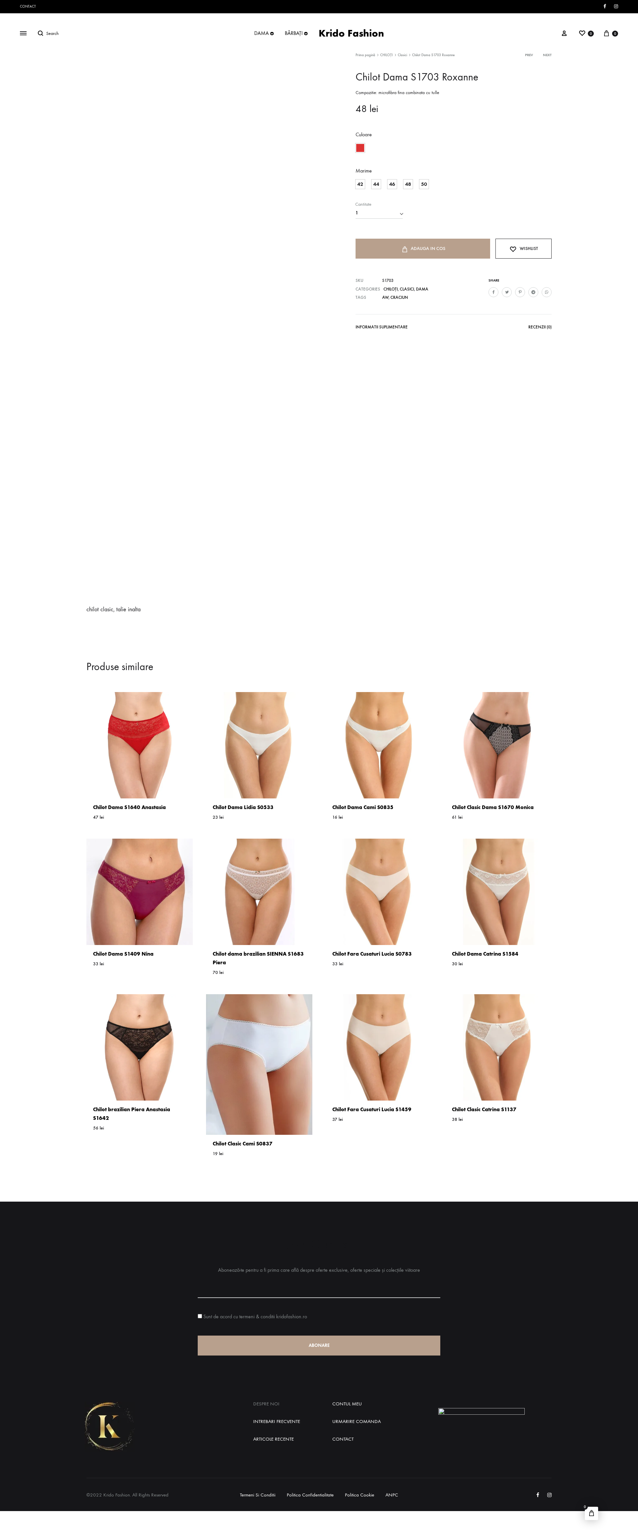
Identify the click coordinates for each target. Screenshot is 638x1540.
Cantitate (363, 204)
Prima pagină (365, 55)
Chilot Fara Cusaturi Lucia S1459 (371, 1109)
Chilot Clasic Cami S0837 (242, 1143)
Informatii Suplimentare (382, 326)
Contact (28, 6)
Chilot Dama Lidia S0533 (243, 807)
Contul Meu (347, 1404)
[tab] (382, 328)
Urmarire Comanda (356, 1421)
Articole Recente (273, 1439)
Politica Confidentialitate (310, 1495)
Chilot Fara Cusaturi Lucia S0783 (372, 954)
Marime (364, 171)
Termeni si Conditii (257, 1495)
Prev (529, 55)
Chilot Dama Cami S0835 (362, 807)
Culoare (364, 134)
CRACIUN (399, 297)
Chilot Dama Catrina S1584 (485, 954)
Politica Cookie (359, 1495)
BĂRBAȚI (294, 33)
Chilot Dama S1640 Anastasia (129, 807)
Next (547, 55)
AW (385, 297)
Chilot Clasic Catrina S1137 (484, 1109)
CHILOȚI (386, 55)
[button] (360, 148)
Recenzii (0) (540, 326)
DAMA (261, 33)
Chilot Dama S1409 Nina (123, 954)
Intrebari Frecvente (276, 1421)
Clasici (402, 55)
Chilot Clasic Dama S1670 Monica (493, 807)
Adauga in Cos (428, 248)
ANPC (391, 1495)
